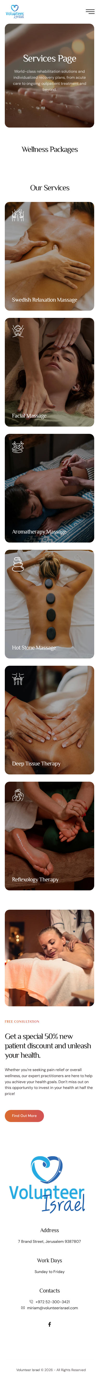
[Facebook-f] (49, 1324)
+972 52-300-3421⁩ (53, 1301)
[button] (86, 1359)
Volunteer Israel (28, 1370)
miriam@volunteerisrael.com (52, 1307)
